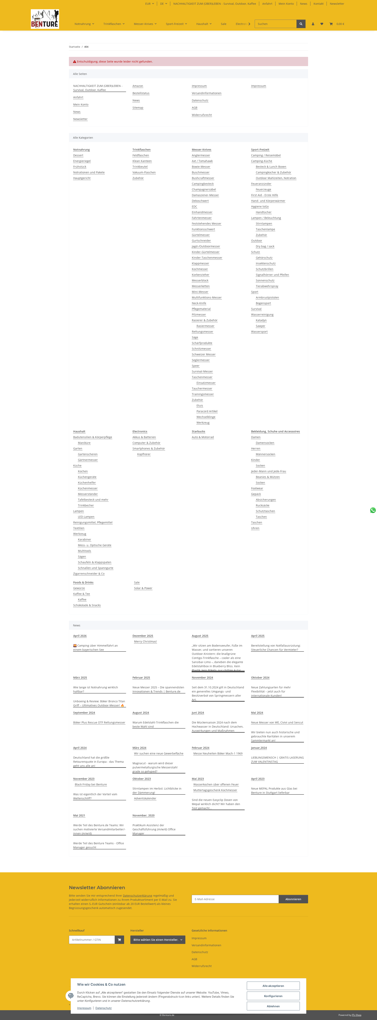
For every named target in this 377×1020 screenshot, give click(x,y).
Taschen (261, 517)
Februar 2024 (200, 748)
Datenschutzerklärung (137, 895)
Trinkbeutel (140, 166)
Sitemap (138, 107)
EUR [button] (148, 3)
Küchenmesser (88, 488)
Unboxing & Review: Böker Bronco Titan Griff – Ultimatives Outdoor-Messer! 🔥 (99, 703)
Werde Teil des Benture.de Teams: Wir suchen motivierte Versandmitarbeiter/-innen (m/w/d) (99, 829)
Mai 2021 (79, 815)
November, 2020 (144, 815)
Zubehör (138, 178)
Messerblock (200, 280)
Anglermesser (201, 155)
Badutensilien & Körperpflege (92, 437)
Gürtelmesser (201, 235)
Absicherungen (266, 499)
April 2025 (257, 636)
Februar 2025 (141, 677)
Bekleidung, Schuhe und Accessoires (275, 431)
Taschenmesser (202, 377)
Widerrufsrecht (202, 115)
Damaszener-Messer (205, 195)
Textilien (78, 528)
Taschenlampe (265, 229)
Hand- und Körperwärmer (268, 201)
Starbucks (198, 431)
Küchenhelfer (87, 482)
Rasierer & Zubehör (205, 320)
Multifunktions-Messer (207, 297)
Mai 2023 (198, 779)
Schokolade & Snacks (87, 605)
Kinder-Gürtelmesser (206, 252)
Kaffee (82, 599)
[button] (313, 24)
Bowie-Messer (201, 166)
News (303, 3)
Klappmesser (200, 263)
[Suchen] (301, 24)
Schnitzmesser (201, 348)
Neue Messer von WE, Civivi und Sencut (277, 722)
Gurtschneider (201, 240)
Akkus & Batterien (144, 437)
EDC (194, 206)
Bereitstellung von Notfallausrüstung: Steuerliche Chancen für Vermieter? (276, 647)
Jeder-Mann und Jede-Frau (268, 471)
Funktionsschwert (203, 229)
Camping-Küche (261, 161)
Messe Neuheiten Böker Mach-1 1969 (217, 753)
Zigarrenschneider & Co (88, 573)
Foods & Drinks (83, 582)
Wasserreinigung (262, 314)
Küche (77, 465)
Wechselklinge (206, 417)
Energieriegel (82, 161)
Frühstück (79, 166)
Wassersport (259, 331)
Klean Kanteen (142, 161)
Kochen (83, 471)
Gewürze (79, 588)
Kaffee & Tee (81, 594)
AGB (194, 107)
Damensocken (265, 443)
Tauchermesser (202, 388)
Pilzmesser (199, 314)
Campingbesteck (203, 184)
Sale (137, 582)
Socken (260, 465)
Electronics (140, 431)
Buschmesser (201, 172)
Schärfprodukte (202, 343)
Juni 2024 (198, 712)
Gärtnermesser (88, 460)
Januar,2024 (259, 748)
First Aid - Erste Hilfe (264, 195)
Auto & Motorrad (203, 437)
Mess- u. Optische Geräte (94, 545)
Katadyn (261, 320)
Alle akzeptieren (273, 985)
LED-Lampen (86, 517)
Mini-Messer (200, 292)
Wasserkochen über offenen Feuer (216, 784)
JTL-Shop (356, 1015)
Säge (195, 337)
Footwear (257, 488)
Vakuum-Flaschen (144, 172)
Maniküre (84, 443)
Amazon (138, 86)
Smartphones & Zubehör (149, 448)
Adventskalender (145, 798)
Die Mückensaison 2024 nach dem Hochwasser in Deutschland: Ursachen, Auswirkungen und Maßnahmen (217, 726)
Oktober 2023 (142, 779)
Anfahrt (267, 3)
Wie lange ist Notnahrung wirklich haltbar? (95, 689)
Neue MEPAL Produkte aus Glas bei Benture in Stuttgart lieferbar (274, 790)
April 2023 (257, 779)
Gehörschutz (264, 257)
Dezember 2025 (143, 636)
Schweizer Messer (204, 354)
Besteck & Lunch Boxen (271, 166)
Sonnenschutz (265, 280)
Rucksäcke (262, 505)
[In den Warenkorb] (119, 939)
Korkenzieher (200, 275)
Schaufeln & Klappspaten (94, 562)
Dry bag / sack (265, 246)
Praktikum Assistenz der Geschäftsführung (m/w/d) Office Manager (154, 829)
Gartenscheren (88, 454)
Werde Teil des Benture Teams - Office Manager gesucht (98, 845)
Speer (195, 366)
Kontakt (319, 3)
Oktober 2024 (260, 677)
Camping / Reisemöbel (266, 155)
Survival (256, 309)
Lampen (78, 511)
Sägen (82, 556)
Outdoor (256, 240)
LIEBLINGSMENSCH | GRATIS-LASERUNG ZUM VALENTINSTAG (277, 759)
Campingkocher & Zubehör (273, 172)
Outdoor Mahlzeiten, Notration (276, 178)
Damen (256, 437)
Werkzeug (203, 422)
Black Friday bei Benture (91, 784)
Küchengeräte (87, 477)
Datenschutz (103, 1008)
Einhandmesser (202, 212)
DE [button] (162, 3)
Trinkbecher (86, 505)
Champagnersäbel (204, 189)
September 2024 (84, 712)
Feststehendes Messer (206, 223)
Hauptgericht (82, 178)
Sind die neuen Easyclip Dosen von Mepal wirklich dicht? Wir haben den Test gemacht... (216, 804)
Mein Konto (286, 3)
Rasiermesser (205, 326)
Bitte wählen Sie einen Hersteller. (156, 940)
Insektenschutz (266, 263)
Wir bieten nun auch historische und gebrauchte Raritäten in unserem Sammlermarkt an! (275, 736)
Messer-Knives (201, 149)
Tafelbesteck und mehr (93, 499)
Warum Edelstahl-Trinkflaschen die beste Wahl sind (156, 724)
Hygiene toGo (260, 206)
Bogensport (263, 303)
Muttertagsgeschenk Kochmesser (215, 790)
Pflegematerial (201, 309)
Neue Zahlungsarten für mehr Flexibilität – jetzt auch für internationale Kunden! (271, 691)
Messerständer (88, 494)
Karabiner (84, 539)
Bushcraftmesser (203, 178)
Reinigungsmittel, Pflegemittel (93, 522)
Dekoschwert (200, 201)
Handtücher (264, 212)
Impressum (84, 1008)
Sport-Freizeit (260, 149)
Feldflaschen (141, 155)
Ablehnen (273, 1006)
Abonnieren (293, 899)
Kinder (255, 460)
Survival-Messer (202, 371)
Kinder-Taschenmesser (207, 257)
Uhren (255, 528)
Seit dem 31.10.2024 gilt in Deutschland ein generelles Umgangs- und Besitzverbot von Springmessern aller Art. (218, 693)
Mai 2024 (257, 712)
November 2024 (202, 677)
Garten (77, 448)
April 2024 (80, 748)
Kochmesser (200, 269)
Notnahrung (81, 149)
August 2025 (200, 636)
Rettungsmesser (202, 331)
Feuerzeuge (263, 189)
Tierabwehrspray (267, 286)
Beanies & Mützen (268, 477)
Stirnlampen (264, 223)
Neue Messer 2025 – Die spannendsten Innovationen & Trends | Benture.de (158, 689)
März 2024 (139, 748)
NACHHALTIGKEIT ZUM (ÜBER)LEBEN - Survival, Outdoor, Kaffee (214, 3)
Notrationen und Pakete (89, 172)
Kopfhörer (144, 454)
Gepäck (256, 494)
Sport (254, 292)
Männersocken (265, 454)
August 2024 (141, 712)
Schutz (255, 252)
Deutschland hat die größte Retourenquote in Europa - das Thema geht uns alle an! (98, 762)
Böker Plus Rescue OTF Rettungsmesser (99, 722)
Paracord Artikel (207, 411)
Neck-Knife (199, 303)
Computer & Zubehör (146, 443)
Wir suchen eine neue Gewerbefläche (158, 753)
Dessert (78, 155)
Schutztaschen (265, 511)
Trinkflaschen (142, 149)
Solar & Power (143, 588)
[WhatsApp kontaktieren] (373, 510)
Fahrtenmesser (202, 218)
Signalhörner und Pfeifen (272, 275)
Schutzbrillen (264, 269)
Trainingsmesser (203, 394)
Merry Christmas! (145, 641)
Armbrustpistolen (267, 297)
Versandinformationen (206, 93)
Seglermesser (201, 360)
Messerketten (201, 286)
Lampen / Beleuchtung (266, 218)
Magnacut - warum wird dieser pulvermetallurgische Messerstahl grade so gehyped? (155, 767)
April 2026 (80, 636)
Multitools (84, 551)
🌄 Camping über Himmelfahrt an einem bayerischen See (95, 647)
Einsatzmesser (206, 383)
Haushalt (79, 431)
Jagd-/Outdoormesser (206, 246)
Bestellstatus (141, 93)
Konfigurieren (273, 996)
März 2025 (80, 677)
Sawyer (260, 326)
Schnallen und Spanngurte (95, 568)
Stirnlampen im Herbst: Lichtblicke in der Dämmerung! (157, 790)
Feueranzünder (261, 184)
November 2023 (83, 779)
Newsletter (337, 3)
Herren (255, 448)
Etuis (200, 405)
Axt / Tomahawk (202, 161)
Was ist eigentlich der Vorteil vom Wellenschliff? (95, 796)
